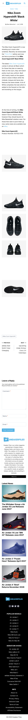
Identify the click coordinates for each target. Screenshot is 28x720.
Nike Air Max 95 (14, 641)
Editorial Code (14, 701)
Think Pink (8, 54)
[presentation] (14, 493)
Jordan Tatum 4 (14, 664)
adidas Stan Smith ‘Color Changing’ (6, 346)
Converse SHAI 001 (14, 681)
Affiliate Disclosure (14, 710)
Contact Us (14, 696)
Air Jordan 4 (14, 623)
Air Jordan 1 (14, 617)
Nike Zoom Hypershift (16, 64)
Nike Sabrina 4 (14, 667)
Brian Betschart (11, 24)
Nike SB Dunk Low (14, 635)
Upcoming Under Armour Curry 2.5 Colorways (21, 348)
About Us (14, 693)
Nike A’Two (14, 678)
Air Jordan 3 (14, 620)
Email (5, 424)
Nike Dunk (14, 632)
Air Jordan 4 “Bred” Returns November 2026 (13, 586)
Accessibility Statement (14, 707)
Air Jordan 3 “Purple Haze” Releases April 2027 (14, 560)
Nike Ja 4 (14, 670)
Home (12, 9)
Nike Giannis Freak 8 (14, 658)
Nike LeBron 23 (14, 652)
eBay (5, 126)
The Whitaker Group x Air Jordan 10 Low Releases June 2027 (13, 506)
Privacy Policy (14, 699)
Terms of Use (14, 704)
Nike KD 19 (14, 655)
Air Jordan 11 (14, 629)
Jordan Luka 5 (14, 661)
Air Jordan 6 (14, 626)
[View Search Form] (24, 3)
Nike (16, 9)
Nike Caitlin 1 (14, 684)
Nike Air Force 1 (14, 638)
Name (5, 416)
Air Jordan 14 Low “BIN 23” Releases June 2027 (13, 534)
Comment (7, 391)
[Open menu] (3, 3)
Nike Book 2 (14, 673)
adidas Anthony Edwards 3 (14, 675)
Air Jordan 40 (14, 649)
